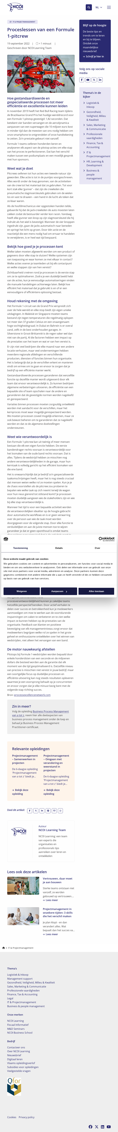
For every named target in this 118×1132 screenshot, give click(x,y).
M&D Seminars (16, 1029)
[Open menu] (108, 7)
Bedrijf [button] (11, 1041)
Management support (20, 978)
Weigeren (22, 591)
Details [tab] (59, 548)
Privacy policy (26, 1117)
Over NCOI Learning (18, 1051)
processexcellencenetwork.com (32, 695)
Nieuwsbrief (14, 1055)
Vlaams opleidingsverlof (21, 1063)
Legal (10, 998)
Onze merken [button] (15, 1014)
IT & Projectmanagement (98, 154)
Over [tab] (97, 548)
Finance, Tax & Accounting (95, 145)
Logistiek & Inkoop (93, 105)
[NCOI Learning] (22, 7)
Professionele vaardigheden (94, 136)
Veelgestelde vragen (19, 1071)
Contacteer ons (16, 1047)
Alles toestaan (96, 591)
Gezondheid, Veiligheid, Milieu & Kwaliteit (96, 115)
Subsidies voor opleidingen (23, 1067)
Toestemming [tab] (20, 548)
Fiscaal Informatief (17, 1025)
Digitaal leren (15, 1059)
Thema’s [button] (12, 968)
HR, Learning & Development (95, 163)
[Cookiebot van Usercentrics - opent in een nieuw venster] (101, 539)
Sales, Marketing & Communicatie (96, 127)
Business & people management (94, 174)
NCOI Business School (19, 1032)
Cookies (11, 1117)
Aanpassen (57, 591)
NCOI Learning (15, 1021)
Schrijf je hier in (95, 56)
